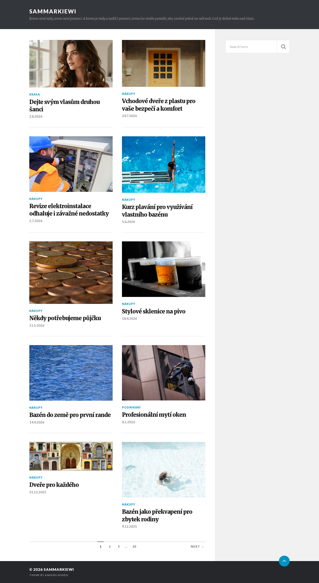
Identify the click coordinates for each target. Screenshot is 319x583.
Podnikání (131, 407)
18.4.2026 (129, 318)
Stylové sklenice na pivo (153, 311)
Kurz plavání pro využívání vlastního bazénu (157, 211)
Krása (34, 94)
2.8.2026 (35, 116)
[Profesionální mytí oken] (163, 372)
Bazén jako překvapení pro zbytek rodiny (157, 515)
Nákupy (128, 94)
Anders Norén (56, 575)
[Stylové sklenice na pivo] (163, 269)
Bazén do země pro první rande (70, 415)
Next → (197, 546)
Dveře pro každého (54, 484)
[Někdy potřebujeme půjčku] (71, 272)
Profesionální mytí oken (154, 414)
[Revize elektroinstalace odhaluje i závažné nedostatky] (71, 164)
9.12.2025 (129, 526)
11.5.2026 (36, 325)
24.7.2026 (129, 116)
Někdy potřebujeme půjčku (65, 318)
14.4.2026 (36, 422)
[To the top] (284, 561)
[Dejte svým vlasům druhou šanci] (71, 63)
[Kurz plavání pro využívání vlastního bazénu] (163, 164)
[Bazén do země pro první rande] (71, 373)
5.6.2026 (128, 222)
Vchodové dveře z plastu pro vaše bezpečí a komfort (158, 105)
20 (134, 546)
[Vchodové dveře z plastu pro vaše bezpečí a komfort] (163, 63)
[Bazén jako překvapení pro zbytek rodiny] (163, 469)
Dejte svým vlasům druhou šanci (64, 106)
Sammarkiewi (52, 11)
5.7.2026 (35, 221)
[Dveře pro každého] (71, 456)
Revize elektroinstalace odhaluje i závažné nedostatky (69, 210)
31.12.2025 (37, 492)
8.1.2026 (128, 422)
